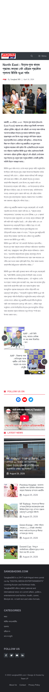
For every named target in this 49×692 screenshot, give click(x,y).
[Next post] (44, 361)
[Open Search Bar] (32, 56)
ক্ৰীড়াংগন (7, 631)
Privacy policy (34, 685)
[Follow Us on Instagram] (17, 655)
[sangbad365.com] (8, 56)
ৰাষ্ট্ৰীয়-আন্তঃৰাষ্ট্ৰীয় (10, 621)
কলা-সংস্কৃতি (8, 636)
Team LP (24, 678)
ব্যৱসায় (6, 626)
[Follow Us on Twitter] (11, 655)
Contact (22, 685)
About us (13, 685)
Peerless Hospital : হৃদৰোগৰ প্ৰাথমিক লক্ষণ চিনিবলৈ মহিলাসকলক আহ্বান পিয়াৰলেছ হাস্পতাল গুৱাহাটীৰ (32, 488)
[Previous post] (4, 338)
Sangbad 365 (15, 79)
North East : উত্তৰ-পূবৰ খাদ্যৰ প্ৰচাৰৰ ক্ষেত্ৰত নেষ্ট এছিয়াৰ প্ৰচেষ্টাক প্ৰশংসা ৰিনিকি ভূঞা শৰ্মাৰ (22, 69)
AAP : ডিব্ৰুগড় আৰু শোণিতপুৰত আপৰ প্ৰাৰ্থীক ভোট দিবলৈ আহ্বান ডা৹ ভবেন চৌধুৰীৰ (18, 362)
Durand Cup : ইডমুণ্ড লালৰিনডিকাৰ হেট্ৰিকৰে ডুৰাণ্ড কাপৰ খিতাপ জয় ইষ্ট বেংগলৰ (32, 549)
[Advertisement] (24, 26)
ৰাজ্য (5, 616)
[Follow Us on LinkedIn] (22, 655)
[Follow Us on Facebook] (6, 655)
